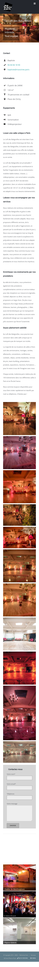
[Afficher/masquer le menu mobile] (35, 3)
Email (34, 958)
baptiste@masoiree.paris (18, 69)
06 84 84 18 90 (14, 65)
